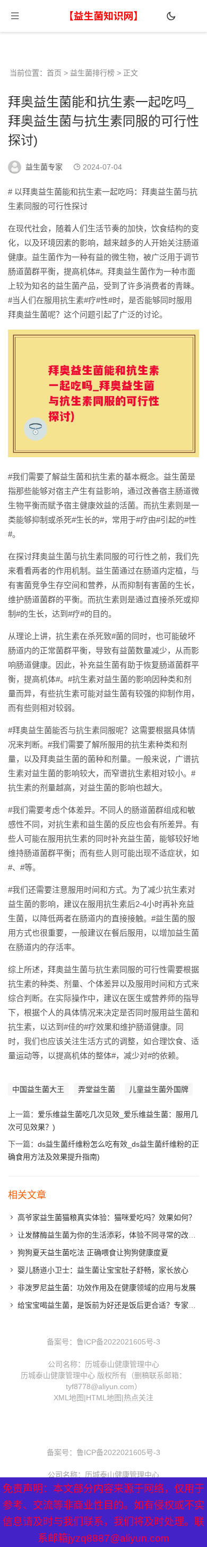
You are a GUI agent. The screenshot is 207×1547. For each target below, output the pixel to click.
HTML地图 (104, 1397)
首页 (54, 73)
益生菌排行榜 (92, 73)
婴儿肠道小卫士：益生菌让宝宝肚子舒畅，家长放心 (103, 1270)
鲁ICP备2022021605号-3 (118, 1342)
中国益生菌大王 (38, 1089)
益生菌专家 (44, 167)
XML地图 (69, 1397)
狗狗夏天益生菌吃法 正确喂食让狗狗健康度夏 (93, 1252)
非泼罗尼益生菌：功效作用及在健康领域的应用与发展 (107, 1287)
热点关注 (138, 1397)
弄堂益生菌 (96, 1089)
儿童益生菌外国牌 (158, 1089)
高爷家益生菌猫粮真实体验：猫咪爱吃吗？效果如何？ (107, 1217)
